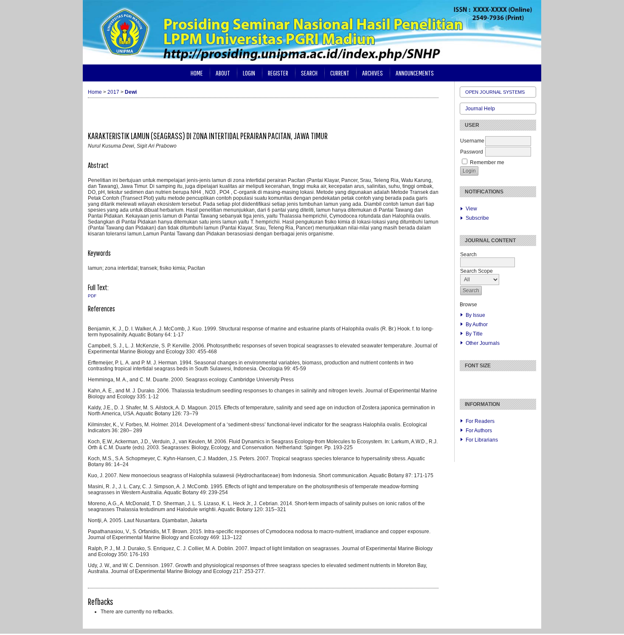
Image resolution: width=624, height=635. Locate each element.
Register (278, 73)
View (471, 209)
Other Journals (483, 343)
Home (197, 73)
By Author (477, 324)
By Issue (475, 315)
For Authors (479, 431)
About (223, 73)
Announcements (415, 73)
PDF (92, 296)
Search (309, 73)
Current (339, 73)
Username (472, 141)
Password (471, 152)
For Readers (480, 421)
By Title (474, 334)
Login (249, 73)
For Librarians (482, 440)
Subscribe (477, 218)
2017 (113, 92)
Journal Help (480, 109)
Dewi (131, 92)
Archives (372, 73)
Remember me (487, 162)
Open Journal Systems (495, 92)
